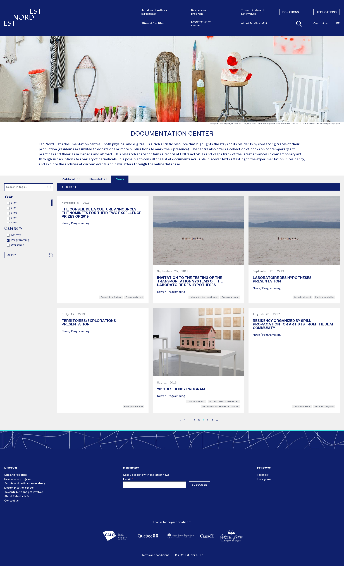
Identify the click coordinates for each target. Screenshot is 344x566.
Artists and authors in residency (154, 12)
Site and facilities (152, 23)
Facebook (263, 475)
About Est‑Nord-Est (254, 23)
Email (128, 479)
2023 (14, 218)
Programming (20, 240)
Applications (326, 12)
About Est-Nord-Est (17, 496)
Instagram (264, 479)
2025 (14, 208)
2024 (14, 213)
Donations (290, 12)
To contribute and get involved (252, 12)
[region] (28, 211)
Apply (11, 255)
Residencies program (198, 12)
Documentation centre (201, 23)
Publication (71, 179)
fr (338, 23)
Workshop (17, 245)
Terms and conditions (155, 555)
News (120, 179)
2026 (14, 203)
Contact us (320, 23)
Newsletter (98, 179)
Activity (16, 235)
